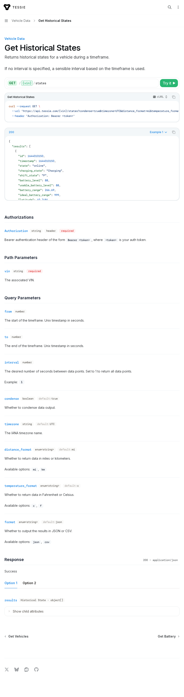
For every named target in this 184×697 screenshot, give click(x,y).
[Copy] (154, 83)
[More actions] (178, 7)
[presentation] (92, 168)
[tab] (10, 583)
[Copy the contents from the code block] (174, 97)
